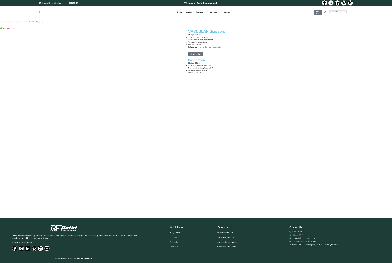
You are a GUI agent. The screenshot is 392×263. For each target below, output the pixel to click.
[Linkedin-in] (337, 3)
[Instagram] (331, 3)
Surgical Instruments (13, 22)
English (336, 11)
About (189, 12)
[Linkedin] (27, 248)
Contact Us (174, 247)
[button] (185, 30)
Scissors (24, 22)
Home (179, 12)
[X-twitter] (350, 3)
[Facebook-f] (324, 3)
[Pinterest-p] (343, 3)
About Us (173, 237)
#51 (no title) (175, 233)
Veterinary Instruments (226, 247)
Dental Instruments (225, 233)
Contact (227, 12)
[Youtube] (47, 248)
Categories (200, 12)
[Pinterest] (34, 248)
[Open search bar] (325, 12)
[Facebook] (14, 248)
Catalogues (214, 12)
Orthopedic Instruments (227, 242)
